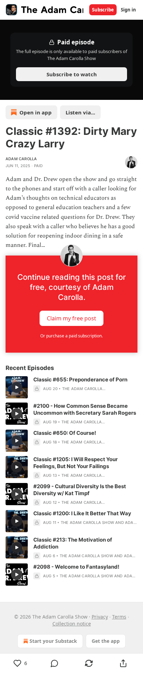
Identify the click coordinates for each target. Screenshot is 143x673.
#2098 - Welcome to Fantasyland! (76, 566)
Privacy (100, 616)
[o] (16, 387)
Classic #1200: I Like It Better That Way (82, 513)
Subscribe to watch (72, 74)
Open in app (35, 112)
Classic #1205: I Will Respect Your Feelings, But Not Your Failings (75, 462)
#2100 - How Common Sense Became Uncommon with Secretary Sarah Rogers (84, 409)
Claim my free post (71, 318)
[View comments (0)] (54, 663)
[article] (71, 387)
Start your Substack (53, 641)
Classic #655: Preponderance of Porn (80, 379)
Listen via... (80, 112)
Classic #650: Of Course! (64, 433)
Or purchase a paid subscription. (71, 336)
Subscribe (103, 10)
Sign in (128, 10)
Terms (119, 616)
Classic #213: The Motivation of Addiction (72, 543)
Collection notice (71, 623)
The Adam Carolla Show (87, 522)
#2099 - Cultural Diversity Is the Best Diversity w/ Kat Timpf (79, 490)
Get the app (106, 641)
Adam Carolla (21, 158)
